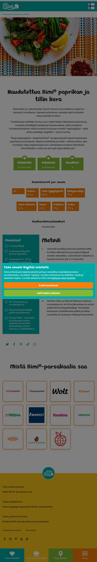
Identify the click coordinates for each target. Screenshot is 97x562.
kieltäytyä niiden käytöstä (63, 278)
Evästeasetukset (48, 285)
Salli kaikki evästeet (48, 293)
